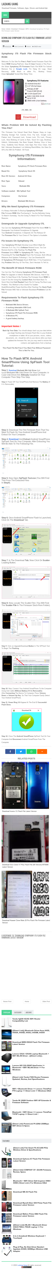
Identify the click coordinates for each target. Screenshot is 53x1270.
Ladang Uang (10, 4)
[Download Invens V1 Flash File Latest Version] (26, 785)
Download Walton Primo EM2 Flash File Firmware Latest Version (30, 1215)
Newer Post (7, 1001)
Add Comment (19, 46)
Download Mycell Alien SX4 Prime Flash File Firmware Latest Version (32, 1204)
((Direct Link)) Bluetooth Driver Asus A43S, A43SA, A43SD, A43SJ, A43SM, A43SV (31, 1031)
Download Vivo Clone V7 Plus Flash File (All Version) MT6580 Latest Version (25, 866)
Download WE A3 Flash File (25, 1192)
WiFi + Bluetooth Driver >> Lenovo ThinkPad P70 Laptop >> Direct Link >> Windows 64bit (31, 1090)
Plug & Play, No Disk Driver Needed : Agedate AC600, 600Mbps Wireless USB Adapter (30, 1249)
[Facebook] (10, 751)
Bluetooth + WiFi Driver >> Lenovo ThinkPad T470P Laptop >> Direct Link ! (31, 1113)
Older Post (46, 1001)
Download (13, 370)
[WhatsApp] (31, 751)
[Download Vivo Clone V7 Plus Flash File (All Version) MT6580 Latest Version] (26, 838)
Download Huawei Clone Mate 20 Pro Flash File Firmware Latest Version (26, 921)
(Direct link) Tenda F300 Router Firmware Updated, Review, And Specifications (30, 1078)
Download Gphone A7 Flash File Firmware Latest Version (31, 1160)
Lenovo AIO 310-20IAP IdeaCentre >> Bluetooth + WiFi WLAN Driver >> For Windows (28, 1067)
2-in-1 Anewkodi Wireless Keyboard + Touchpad (29, 1237)
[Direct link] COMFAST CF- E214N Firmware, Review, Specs (32, 1171)
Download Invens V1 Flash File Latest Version (19, 811)
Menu (5, 15)
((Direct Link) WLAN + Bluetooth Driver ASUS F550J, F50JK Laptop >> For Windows (30, 1227)
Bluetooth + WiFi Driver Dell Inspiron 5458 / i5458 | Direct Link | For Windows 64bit (32, 1182)
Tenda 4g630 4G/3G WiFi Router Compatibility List (26, 1020)
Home (27, 1001)
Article (29, 46)
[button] (42, 751)
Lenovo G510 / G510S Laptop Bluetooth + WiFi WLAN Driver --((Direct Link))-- (30, 1055)
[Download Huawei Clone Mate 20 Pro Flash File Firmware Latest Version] (26, 894)
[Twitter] (21, 751)
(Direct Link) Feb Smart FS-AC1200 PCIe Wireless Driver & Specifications (30, 1149)
